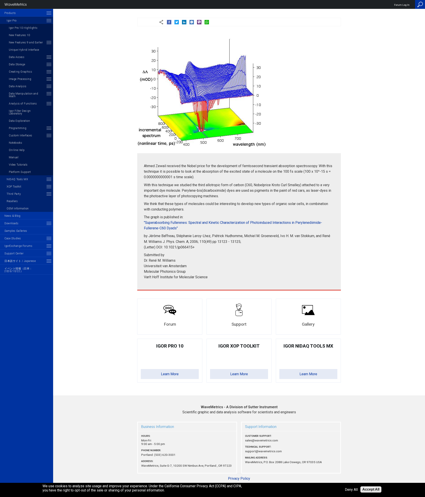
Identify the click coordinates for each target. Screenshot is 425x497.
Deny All (351, 489)
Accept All (370, 489)
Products (10, 13)
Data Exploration (19, 120)
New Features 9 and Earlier (26, 42)
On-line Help (17, 150)
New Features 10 (19, 35)
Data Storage (17, 64)
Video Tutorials (18, 164)
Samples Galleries (15, 230)
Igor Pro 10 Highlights (23, 27)
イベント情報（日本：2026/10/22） (18, 270)
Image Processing (20, 79)
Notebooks (15, 142)
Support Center (13, 253)
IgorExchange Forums (18, 246)
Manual (14, 157)
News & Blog (12, 215)
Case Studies (12, 238)
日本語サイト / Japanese (20, 261)
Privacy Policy (239, 478)
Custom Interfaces (20, 135)
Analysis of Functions (23, 103)
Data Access (17, 57)
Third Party (14, 193)
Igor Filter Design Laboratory (20, 112)
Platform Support (20, 172)
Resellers (12, 201)
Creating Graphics (20, 71)
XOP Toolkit (14, 186)
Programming (18, 128)
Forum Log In (402, 5)
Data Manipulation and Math (23, 95)
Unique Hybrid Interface (24, 49)
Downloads (11, 223)
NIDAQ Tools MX (17, 179)
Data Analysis (18, 86)
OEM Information (18, 208)
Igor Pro (12, 20)
